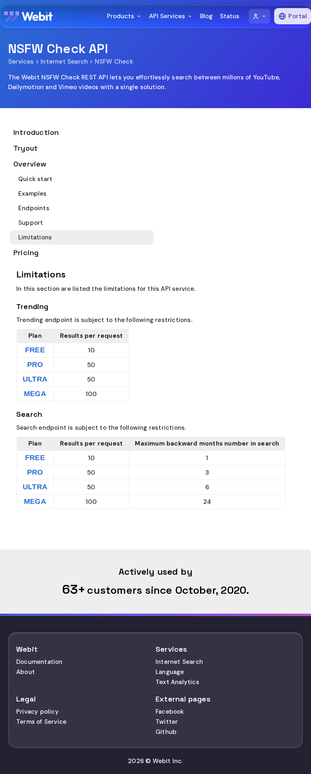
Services (21, 62)
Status (229, 16)
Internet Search (64, 62)
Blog (206, 16)
